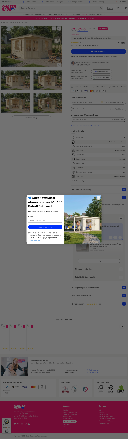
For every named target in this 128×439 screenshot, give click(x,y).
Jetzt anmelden (45, 227)
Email (30, 216)
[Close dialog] (98, 198)
